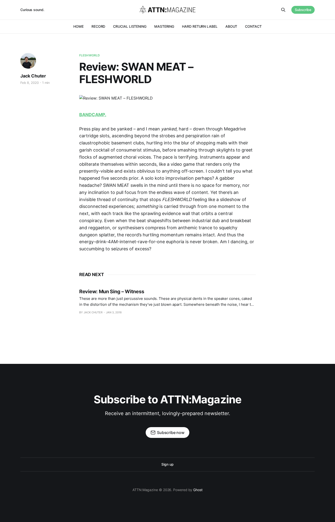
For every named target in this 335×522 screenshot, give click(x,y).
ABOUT (231, 26)
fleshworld (89, 55)
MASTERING (164, 26)
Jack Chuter (33, 75)
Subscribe (303, 10)
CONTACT (253, 26)
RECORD (98, 26)
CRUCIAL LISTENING (129, 26)
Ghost (198, 490)
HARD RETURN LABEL (200, 26)
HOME (78, 26)
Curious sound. (32, 10)
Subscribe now (170, 432)
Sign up (167, 464)
